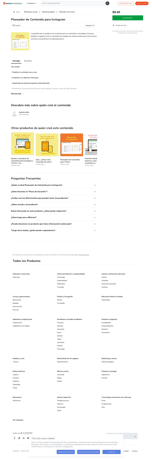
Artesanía (60, 374)
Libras (59, 339)
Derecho (60, 326)
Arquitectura (17, 322)
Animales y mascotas (21, 274)
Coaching (105, 280)
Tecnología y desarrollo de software (116, 397)
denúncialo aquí (84, 255)
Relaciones (17, 397)
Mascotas (16, 277)
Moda (15, 388)
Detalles (28, 61)
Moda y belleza (19, 371)
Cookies (135, 451)
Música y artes (62, 371)
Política (60, 346)
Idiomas (60, 336)
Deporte (60, 404)
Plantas (104, 378)
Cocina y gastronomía (21, 296)
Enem (59, 332)
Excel (104, 400)
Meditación (61, 284)
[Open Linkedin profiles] (23, 438)
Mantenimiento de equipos (67, 358)
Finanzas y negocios (109, 319)
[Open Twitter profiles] (19, 438)
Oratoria (104, 287)
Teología (60, 287)
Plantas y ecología (109, 371)
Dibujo (59, 378)
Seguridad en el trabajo (21, 326)
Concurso (60, 322)
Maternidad (106, 300)
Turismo (16, 362)
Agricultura (106, 374)
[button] (52, 185)
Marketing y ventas (109, 358)
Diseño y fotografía (65, 296)
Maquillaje (16, 384)
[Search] (107, 3)
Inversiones (106, 332)
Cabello (15, 374)
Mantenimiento (62, 362)
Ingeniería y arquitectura (22, 319)
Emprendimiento (107, 326)
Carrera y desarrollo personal (113, 274)
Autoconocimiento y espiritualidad (71, 274)
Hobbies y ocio (18, 358)
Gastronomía (17, 306)
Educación (60, 329)
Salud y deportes (64, 397)
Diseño (59, 300)
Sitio (103, 407)
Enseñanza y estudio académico (69, 319)
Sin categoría (18, 420)
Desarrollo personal (109, 284)
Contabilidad (106, 322)
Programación (106, 404)
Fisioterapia (61, 407)
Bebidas (16, 303)
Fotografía (61, 303)
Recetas (16, 310)
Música (59, 381)
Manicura (16, 381)
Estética (16, 378)
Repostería (17, 300)
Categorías (31, 3)
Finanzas (105, 329)
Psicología (61, 349)
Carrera (104, 277)
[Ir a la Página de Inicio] (13, 3)
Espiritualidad (62, 280)
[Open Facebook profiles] (14, 438)
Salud (59, 410)
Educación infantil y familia (112, 296)
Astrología (61, 277)
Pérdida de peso (63, 400)
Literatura (60, 342)
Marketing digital (108, 362)
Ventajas (16, 61)
